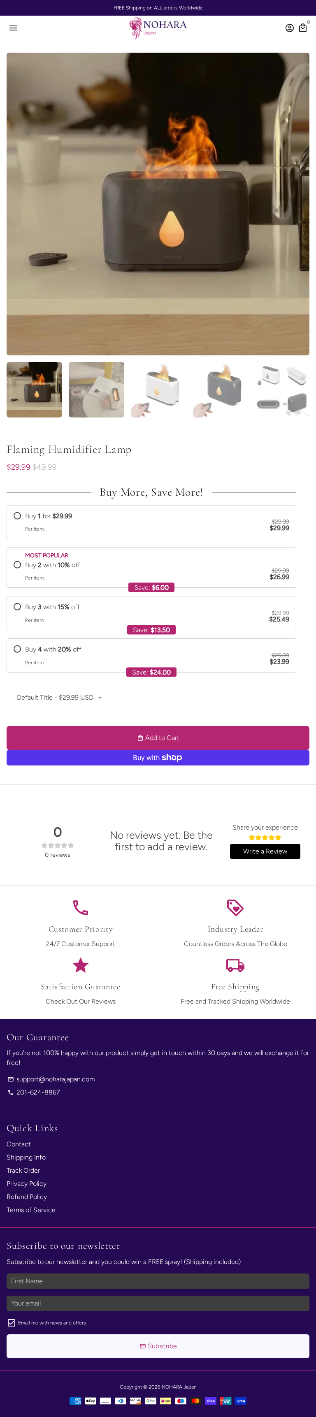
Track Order (23, 1170)
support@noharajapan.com (51, 1079)
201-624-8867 (33, 1092)
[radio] (151, 522)
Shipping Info (26, 1157)
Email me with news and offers (52, 1323)
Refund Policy (27, 1197)
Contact (19, 1144)
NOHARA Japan (179, 1387)
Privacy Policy (26, 1183)
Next (301, 204)
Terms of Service (31, 1210)
